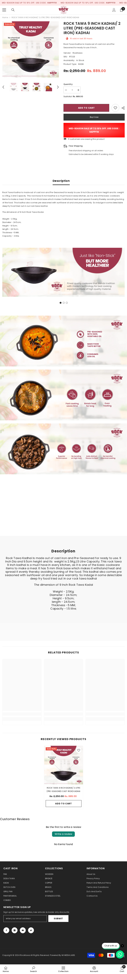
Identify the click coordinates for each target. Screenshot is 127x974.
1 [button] (60, 303)
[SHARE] (122, 108)
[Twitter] (31, 930)
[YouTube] (23, 930)
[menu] (4, 10)
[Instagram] (15, 930)
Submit (58, 918)
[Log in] (114, 10)
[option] (30, 49)
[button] (3, 87)
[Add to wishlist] (115, 108)
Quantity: (68, 84)
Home (5, 17)
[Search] (13, 10)
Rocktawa (78, 53)
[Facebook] (6, 930)
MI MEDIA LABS (68, 955)
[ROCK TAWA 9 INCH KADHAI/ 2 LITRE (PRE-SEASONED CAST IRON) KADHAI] (63, 765)
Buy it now (94, 117)
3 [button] (67, 303)
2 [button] (64, 303)
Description (61, 181)
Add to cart (86, 107)
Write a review (63, 834)
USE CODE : (46, 2)
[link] (63, 272)
